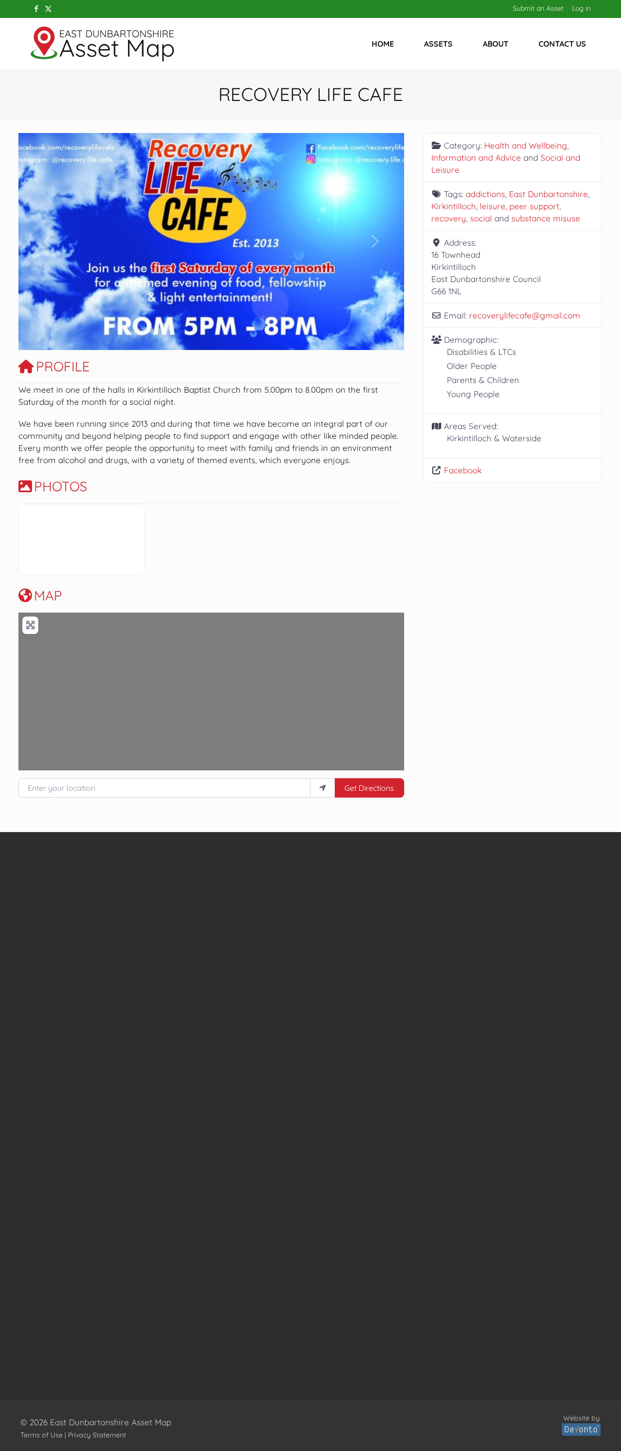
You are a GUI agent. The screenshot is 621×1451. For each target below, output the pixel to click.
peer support (534, 206)
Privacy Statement (97, 1435)
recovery (448, 218)
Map (48, 595)
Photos (60, 486)
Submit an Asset (538, 8)
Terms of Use (41, 1435)
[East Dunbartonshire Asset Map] (103, 43)
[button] (47, 241)
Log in (581, 8)
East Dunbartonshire (548, 194)
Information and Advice (476, 157)
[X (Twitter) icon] (48, 8)
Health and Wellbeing (525, 145)
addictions (485, 194)
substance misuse (545, 218)
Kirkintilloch (453, 206)
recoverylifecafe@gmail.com (524, 315)
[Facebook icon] (36, 8)
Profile (63, 366)
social (481, 218)
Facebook (463, 470)
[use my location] (322, 788)
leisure (493, 206)
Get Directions (369, 788)
